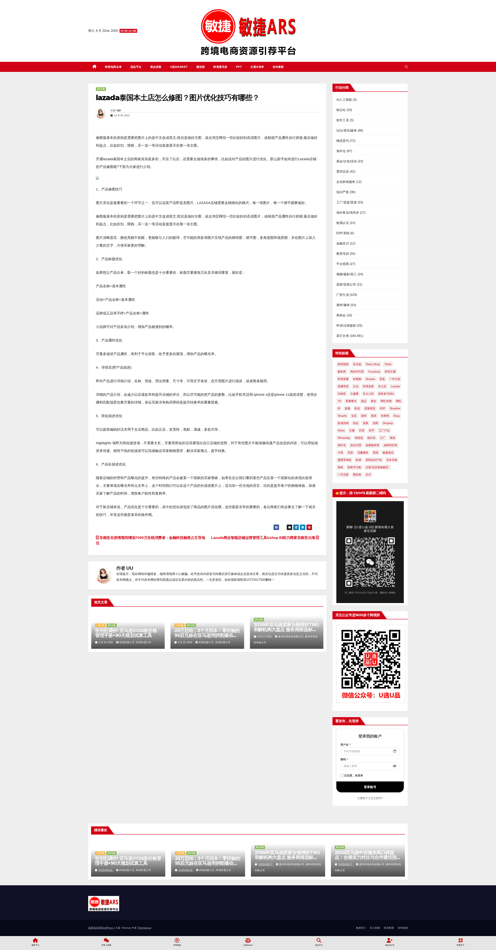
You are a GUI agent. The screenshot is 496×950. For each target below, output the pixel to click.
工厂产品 (384, 430)
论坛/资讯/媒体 (346, 130)
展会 (373, 401)
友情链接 (403, 927)
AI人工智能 (344, 99)
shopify (342, 415)
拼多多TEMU (386, 393)
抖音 (361, 430)
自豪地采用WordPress (101, 927)
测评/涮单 (343, 305)
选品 (363, 401)
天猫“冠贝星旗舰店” (377, 467)
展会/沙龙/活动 (346, 161)
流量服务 (362, 452)
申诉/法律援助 (346, 325)
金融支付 (342, 243)
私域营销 (343, 423)
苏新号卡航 (354, 467)
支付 (368, 474)
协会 (355, 423)
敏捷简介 (361, 927)
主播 (352, 430)
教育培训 (342, 253)
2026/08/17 (265, 864)
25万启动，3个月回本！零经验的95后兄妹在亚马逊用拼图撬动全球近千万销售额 (207, 635)
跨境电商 (343, 364)
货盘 (382, 378)
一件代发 (394, 378)
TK (339, 401)
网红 (398, 401)
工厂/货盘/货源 (346, 202)
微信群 (200, 67)
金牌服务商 (372, 445)
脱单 (364, 415)
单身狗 (385, 415)
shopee (370, 378)
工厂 (382, 437)
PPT (239, 67)
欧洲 (358, 459)
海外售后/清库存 (347, 212)
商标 (340, 467)
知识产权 (342, 192)
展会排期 (155, 67)
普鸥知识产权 (374, 459)
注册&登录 (257, 67)
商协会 (341, 315)
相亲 (373, 415)
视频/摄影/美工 (346, 274)
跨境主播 (390, 371)
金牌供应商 (390, 445)
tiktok (388, 364)
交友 (354, 415)
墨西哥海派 (344, 459)
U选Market (179, 67)
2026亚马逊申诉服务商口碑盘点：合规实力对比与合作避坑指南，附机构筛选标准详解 (366, 857)
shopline (395, 408)
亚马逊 (357, 364)
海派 (392, 437)
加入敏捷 (375, 927)
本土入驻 (368, 393)
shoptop (388, 423)
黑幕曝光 (351, 401)
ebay (397, 415)
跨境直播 (343, 378)
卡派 (340, 452)
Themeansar (144, 927)
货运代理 (355, 445)
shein (341, 430)
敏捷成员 (388, 452)
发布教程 (278, 67)
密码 (344, 759)
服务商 (342, 371)
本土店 (382, 386)
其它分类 (101, 89)
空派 (350, 452)
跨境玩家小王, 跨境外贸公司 (135, 642)
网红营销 (386, 401)
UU (119, 110)
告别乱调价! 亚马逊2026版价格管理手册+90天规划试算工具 (126, 633)
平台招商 (342, 264)
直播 (347, 408)
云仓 (355, 386)
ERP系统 (342, 233)
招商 (375, 423)
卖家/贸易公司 (346, 284)
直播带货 (343, 386)
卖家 (365, 423)
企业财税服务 (345, 181)
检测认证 (342, 223)
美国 (375, 452)
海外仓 (341, 151)
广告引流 (100, 625)
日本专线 (391, 459)
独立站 (341, 110)
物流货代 (342, 140)
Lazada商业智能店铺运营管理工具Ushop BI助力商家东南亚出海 (263, 538)
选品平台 (136, 67)
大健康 (354, 393)
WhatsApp (344, 437)
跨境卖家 (368, 386)
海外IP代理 (357, 371)
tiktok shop (373, 364)
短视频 (357, 378)
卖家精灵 (369, 408)
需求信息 (342, 171)
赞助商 (357, 474)
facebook (374, 371)
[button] (406, 66)
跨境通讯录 (220, 67)
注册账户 (362, 798)
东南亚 (342, 393)
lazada (395, 386)
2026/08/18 (106, 870)
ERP (382, 408)
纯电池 (359, 437)
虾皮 (357, 408)
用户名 (345, 744)
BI (339, 408)
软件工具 (342, 120)
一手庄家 (343, 474)
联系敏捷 (389, 927)
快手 (371, 430)
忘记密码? (376, 798)
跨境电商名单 (113, 67)
